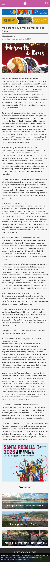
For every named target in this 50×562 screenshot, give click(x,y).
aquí (27, 560)
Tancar (47, 556)
